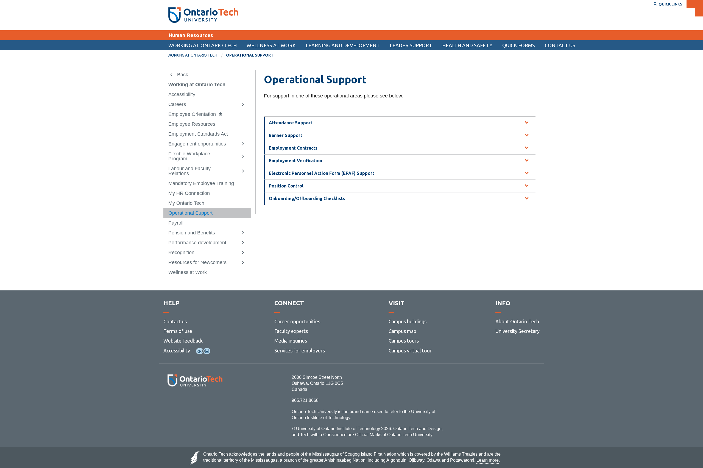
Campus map (402, 331)
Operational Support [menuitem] (250, 55)
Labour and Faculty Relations (189, 171)
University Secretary (517, 331)
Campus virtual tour (410, 350)
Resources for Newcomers (197, 262)
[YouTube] (219, 401)
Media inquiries (290, 340)
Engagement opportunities (197, 144)
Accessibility (181, 94)
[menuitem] (518, 45)
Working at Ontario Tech (202, 45)
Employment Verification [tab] (295, 160)
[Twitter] (183, 401)
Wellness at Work (271, 45)
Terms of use (177, 331)
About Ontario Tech (517, 321)
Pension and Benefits (191, 233)
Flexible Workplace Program (189, 156)
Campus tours (404, 340)
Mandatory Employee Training (201, 183)
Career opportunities (297, 321)
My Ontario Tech (186, 203)
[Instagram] (195, 401)
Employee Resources (191, 124)
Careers (177, 104)
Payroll (175, 223)
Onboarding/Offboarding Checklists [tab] (307, 198)
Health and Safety (467, 45)
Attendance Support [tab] (291, 122)
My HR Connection (189, 193)
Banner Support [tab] (285, 135)
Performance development (197, 242)
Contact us (560, 45)
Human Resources (190, 35)
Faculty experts (291, 331)
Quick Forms (518, 45)
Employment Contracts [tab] (293, 147)
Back (182, 74)
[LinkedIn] (207, 401)
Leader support (411, 45)
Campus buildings (407, 321)
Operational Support (190, 213)
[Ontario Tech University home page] (203, 15)
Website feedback (183, 340)
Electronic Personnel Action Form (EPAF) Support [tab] (321, 173)
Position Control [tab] (286, 185)
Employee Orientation (192, 114)
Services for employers (299, 350)
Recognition (181, 252)
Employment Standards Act (198, 134)
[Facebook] (170, 401)
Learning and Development (343, 45)
